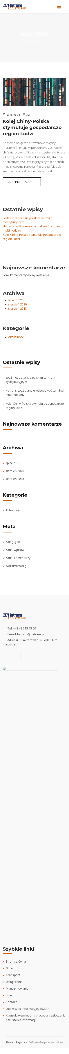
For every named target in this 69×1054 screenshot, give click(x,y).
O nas (10, 968)
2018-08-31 (13, 114)
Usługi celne (14, 982)
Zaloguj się (13, 542)
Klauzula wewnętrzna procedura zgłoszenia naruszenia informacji (36, 1017)
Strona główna (29, 42)
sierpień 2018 (17, 309)
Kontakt (11, 1002)
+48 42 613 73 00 (24, 628)
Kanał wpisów (15, 550)
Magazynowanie (17, 988)
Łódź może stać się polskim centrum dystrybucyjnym (30, 380)
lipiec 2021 (15, 300)
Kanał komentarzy (18, 558)
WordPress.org (16, 566)
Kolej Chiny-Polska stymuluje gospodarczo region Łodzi (32, 127)
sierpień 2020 (17, 304)
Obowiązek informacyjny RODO (27, 1009)
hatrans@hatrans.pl (30, 634)
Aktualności (16, 337)
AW (28, 114)
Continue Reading (21, 181)
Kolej (9, 995)
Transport (13, 975)
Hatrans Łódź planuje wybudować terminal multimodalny (35, 392)
